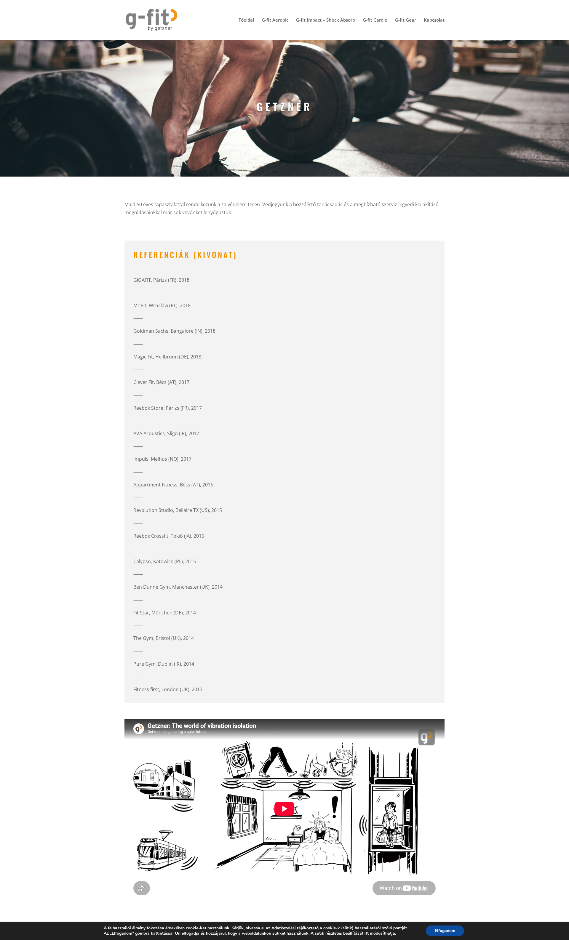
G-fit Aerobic (275, 20)
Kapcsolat (434, 20)
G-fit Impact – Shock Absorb (325, 20)
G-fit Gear (405, 20)
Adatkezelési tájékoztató (295, 928)
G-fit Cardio (375, 20)
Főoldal (246, 20)
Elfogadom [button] (445, 930)
